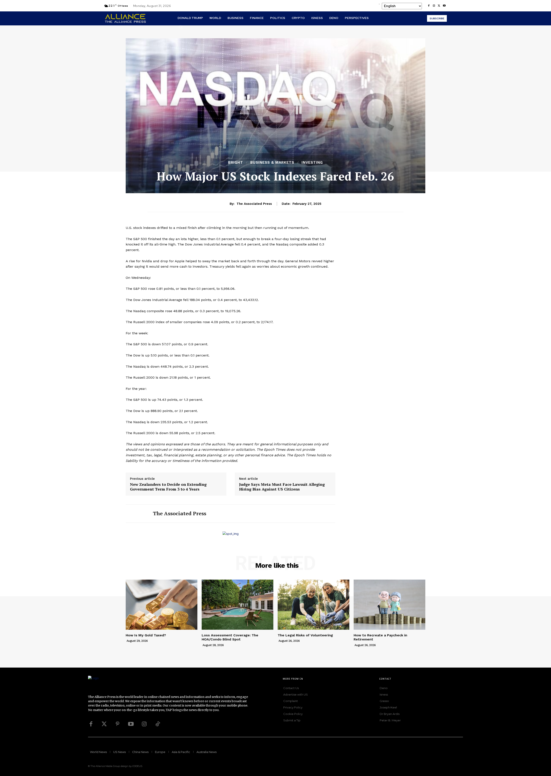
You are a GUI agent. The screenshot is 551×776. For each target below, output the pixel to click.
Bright (235, 162)
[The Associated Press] (136, 513)
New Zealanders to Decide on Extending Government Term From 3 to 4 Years (168, 486)
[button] (181, 27)
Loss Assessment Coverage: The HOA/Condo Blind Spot (230, 637)
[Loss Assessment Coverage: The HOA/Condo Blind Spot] (237, 605)
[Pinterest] (117, 724)
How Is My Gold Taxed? (146, 635)
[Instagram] (433, 5)
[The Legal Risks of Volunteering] (313, 605)
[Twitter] (104, 724)
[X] (439, 5)
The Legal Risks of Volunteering (305, 635)
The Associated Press (254, 204)
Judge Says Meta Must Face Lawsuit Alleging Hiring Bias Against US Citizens (282, 486)
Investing (312, 162)
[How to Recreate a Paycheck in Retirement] (389, 605)
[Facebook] (428, 5)
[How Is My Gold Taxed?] (161, 605)
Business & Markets (272, 162)
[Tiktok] (157, 724)
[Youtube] (444, 5)
